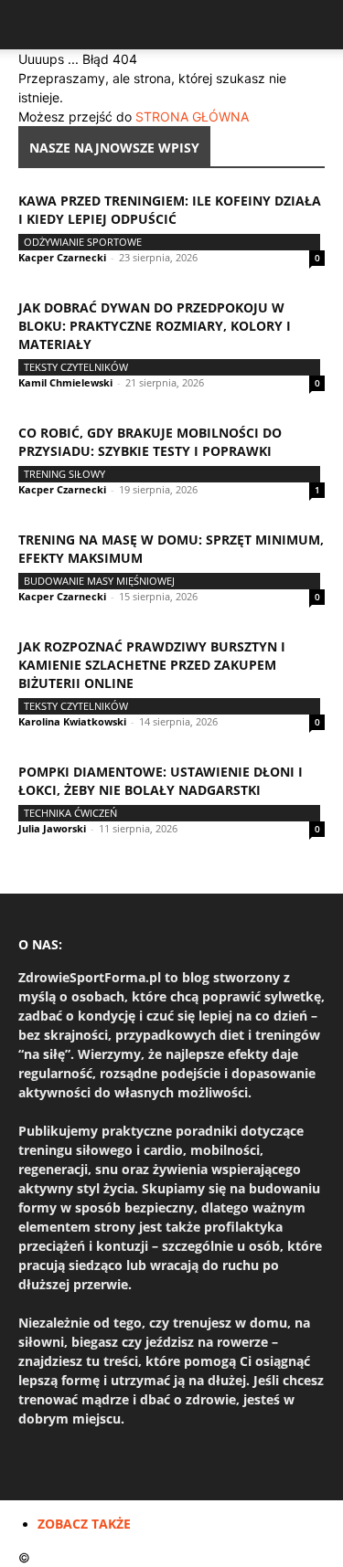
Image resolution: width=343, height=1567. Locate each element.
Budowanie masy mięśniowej (99, 581)
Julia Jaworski (52, 828)
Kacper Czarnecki (62, 257)
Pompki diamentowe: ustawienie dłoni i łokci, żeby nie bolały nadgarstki (160, 781)
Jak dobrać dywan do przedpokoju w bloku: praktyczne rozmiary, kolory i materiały (154, 326)
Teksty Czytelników (76, 367)
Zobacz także (84, 1523)
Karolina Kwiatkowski (72, 721)
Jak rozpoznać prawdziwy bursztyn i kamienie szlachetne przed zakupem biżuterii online (151, 665)
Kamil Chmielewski (65, 382)
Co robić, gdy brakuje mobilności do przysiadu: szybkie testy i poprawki (150, 442)
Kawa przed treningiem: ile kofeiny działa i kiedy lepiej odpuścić (169, 210)
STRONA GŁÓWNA (192, 116)
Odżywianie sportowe (83, 242)
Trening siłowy (64, 474)
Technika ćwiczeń (70, 813)
